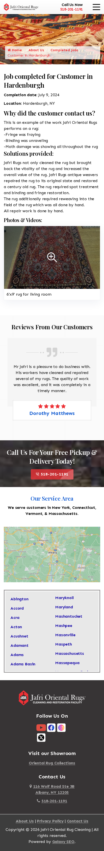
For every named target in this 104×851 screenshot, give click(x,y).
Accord (17, 608)
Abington (19, 599)
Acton (16, 626)
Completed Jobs (64, 50)
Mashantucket (68, 616)
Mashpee (63, 625)
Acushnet (19, 636)
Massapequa (67, 662)
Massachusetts (69, 653)
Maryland (64, 607)
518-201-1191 (71, 9)
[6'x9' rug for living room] (52, 257)
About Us (36, 50)
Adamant (19, 645)
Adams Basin (22, 664)
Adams (17, 654)
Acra (14, 617)
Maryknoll (64, 597)
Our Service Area (52, 498)
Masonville (65, 634)
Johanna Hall (56, 413)
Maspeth (63, 644)
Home (16, 50)
